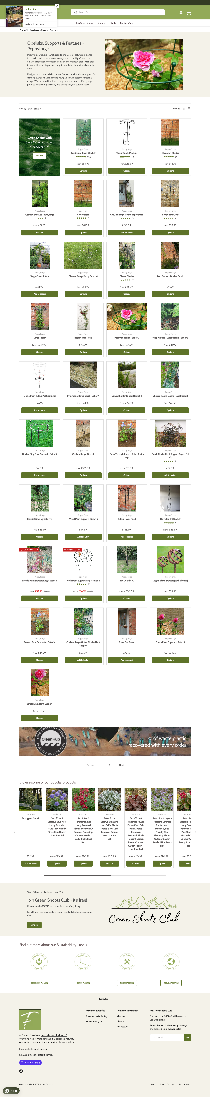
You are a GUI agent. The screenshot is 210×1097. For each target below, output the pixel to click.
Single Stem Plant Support (39, 703)
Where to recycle (94, 1021)
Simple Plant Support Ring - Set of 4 (39, 580)
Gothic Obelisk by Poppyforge (39, 214)
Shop (100, 23)
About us (121, 1016)
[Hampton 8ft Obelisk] (170, 498)
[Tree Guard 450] (127, 559)
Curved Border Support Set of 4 (127, 396)
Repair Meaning (127, 982)
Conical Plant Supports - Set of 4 (39, 642)
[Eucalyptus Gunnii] (30, 799)
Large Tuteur (40, 337)
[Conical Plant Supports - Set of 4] (39, 621)
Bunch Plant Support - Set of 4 (170, 642)
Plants (113, 23)
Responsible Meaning (39, 982)
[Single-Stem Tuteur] (39, 255)
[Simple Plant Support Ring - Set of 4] (39, 559)
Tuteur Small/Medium (126, 153)
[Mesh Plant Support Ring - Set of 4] (83, 559)
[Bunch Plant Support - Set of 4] (170, 621)
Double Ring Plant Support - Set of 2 (39, 454)
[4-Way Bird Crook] (170, 193)
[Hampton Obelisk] (170, 132)
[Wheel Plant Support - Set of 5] (83, 498)
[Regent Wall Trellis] (83, 316)
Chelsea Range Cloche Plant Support (170, 396)
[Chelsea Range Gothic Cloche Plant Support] (83, 621)
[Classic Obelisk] (127, 255)
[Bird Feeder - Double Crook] (170, 255)
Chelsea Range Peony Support (83, 276)
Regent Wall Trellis (83, 337)
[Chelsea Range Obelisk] (83, 433)
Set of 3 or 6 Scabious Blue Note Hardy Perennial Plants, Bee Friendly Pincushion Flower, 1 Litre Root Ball (57, 827)
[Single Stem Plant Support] (39, 682)
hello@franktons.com (38, 1049)
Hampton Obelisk (170, 153)
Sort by (22, 108)
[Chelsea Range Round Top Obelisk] (127, 193)
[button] (189, 13)
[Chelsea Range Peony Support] (83, 255)
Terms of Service (185, 1084)
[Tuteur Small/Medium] (127, 132)
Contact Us (125, 23)
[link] (88, 765)
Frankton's (49, 1084)
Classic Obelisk (127, 276)
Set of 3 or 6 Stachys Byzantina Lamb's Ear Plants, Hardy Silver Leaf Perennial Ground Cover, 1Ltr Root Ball (109, 828)
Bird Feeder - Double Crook (170, 276)
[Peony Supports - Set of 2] (127, 316)
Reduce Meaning (83, 982)
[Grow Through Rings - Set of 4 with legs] (127, 433)
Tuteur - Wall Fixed (127, 519)
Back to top (104, 999)
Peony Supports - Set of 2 (126, 337)
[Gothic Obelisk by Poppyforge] (39, 193)
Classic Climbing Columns (39, 519)
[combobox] (118, 12)
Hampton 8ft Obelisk (170, 519)
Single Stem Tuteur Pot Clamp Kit (40, 396)
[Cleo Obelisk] (83, 193)
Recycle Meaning (171, 982)
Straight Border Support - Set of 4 (83, 396)
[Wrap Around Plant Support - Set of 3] (170, 316)
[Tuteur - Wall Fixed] (127, 498)
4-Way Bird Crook (170, 214)
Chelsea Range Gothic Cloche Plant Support (83, 644)
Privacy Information (167, 1084)
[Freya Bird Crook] (127, 621)
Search (153, 1084)
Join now (39, 155)
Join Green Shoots (84, 23)
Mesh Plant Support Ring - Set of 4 (83, 580)
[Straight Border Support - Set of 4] (83, 375)
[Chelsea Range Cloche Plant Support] (170, 375)
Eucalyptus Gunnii (30, 818)
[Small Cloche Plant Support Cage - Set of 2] (170, 433)
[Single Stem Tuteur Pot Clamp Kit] (39, 375)
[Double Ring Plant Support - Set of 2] (39, 433)
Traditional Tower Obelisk (83, 153)
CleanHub (121, 1021)
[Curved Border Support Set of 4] (127, 375)
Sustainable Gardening (96, 1016)
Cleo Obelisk (83, 214)
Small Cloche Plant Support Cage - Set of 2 (170, 456)
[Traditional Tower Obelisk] (83, 132)
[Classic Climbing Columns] (39, 498)
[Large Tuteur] (39, 316)
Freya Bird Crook (127, 642)
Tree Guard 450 (126, 580)
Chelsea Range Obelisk (83, 454)
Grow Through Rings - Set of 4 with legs (127, 456)
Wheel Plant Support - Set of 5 (83, 519)
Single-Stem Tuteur (39, 276)
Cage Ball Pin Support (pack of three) (170, 580)
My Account (122, 1026)
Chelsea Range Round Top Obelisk (126, 214)
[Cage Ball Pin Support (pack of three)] (170, 559)
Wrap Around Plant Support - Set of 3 (170, 337)
